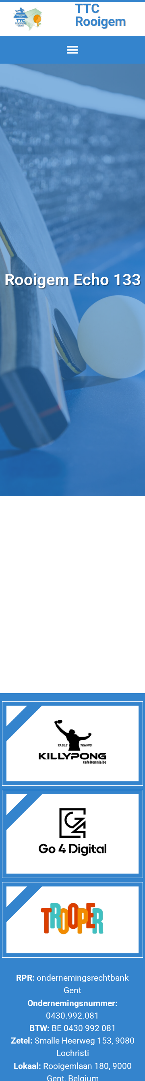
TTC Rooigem (100, 15)
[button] (73, 50)
